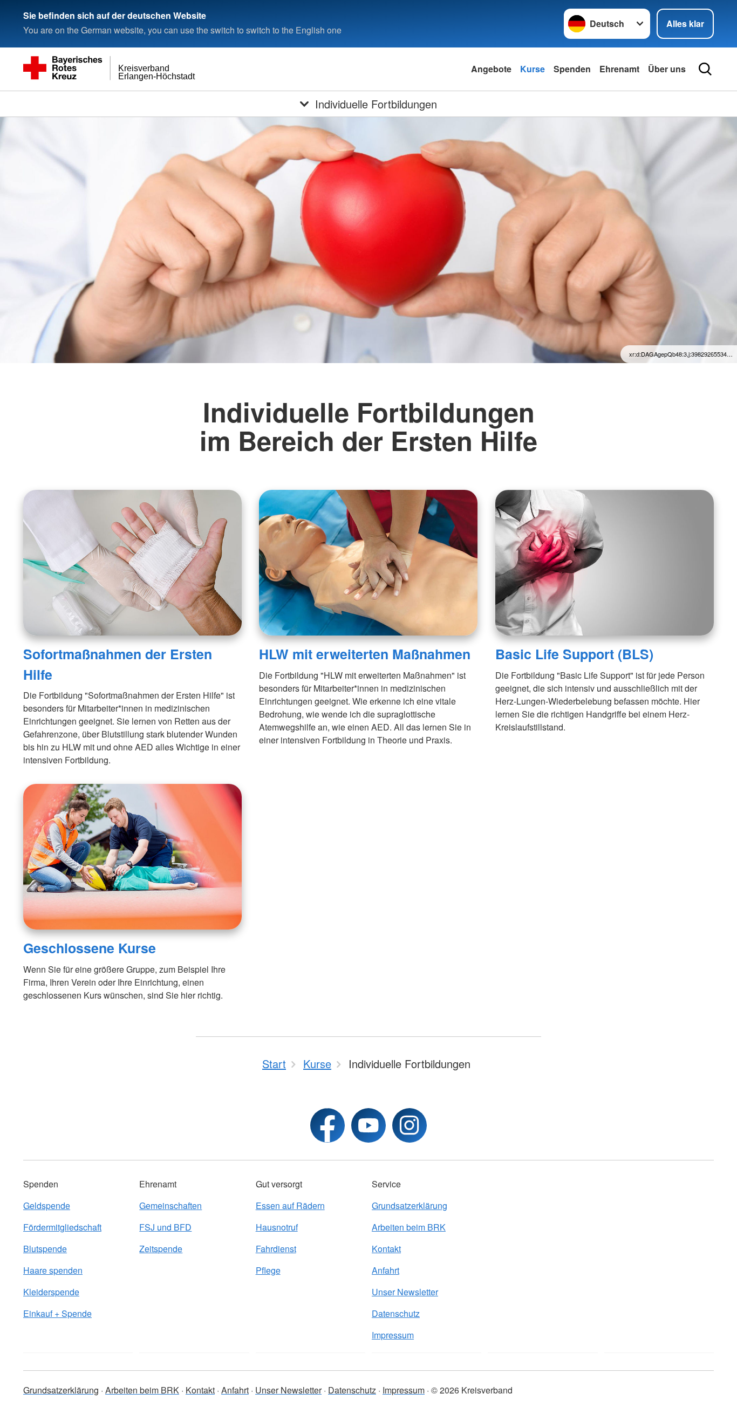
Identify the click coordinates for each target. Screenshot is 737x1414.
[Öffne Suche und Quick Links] (705, 69)
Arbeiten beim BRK (409, 1227)
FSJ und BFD (165, 1227)
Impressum (393, 1335)
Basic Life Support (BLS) (574, 654)
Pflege (268, 1270)
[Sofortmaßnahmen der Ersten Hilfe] (132, 563)
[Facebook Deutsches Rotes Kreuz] (327, 1125)
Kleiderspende (51, 1292)
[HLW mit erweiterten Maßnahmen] (368, 563)
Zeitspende (160, 1248)
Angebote (491, 69)
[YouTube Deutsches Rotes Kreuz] (368, 1125)
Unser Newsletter (405, 1292)
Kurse (532, 69)
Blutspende (45, 1248)
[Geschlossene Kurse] (132, 857)
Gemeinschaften (170, 1205)
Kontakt (386, 1248)
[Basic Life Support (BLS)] (604, 563)
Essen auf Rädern (290, 1205)
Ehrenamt (619, 69)
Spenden (572, 69)
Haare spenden (53, 1270)
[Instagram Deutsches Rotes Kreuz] (409, 1125)
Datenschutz (396, 1313)
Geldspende (46, 1205)
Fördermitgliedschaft (62, 1227)
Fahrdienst (276, 1248)
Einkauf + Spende (57, 1313)
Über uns (667, 69)
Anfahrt (385, 1270)
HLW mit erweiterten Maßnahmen (364, 654)
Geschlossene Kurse (89, 948)
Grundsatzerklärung (409, 1205)
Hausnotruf (277, 1227)
